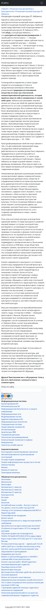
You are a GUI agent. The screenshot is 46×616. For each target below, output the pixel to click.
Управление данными (10, 435)
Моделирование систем (11, 416)
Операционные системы (11, 424)
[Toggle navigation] (42, 3)
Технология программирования (14, 437)
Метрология (6, 482)
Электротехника (8, 465)
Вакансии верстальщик (11, 569)
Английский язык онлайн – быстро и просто (19, 505)
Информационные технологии (14, 422)
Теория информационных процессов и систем (20, 462)
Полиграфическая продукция (13, 515)
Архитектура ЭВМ (8, 432)
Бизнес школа (7, 518)
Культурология (7, 495)
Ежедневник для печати (11, 554)
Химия (4, 500)
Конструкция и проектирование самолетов (19, 452)
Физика (4, 467)
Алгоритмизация (8, 429)
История (4, 497)
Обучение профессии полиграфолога (17, 533)
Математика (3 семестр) (11, 492)
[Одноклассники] (5, 396)
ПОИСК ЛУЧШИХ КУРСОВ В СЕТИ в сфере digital (21, 536)
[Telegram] (11, 396)
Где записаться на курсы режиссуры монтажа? (20, 526)
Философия (6, 484)
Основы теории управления (13, 459)
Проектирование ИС (9, 404)
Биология (5, 502)
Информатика (7, 442)
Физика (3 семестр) (9, 470)
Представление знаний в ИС (13, 427)
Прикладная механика (10, 472)
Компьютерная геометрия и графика (16, 440)
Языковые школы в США (11, 567)
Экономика (6, 479)
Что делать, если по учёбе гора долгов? (17, 508)
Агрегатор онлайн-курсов (12, 445)
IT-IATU (5, 3)
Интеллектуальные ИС (10, 406)
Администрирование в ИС (12, 419)
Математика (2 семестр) (11, 490)
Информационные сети (11, 414)
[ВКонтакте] (2, 396)
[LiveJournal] (8, 396)
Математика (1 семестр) (11, 487)
